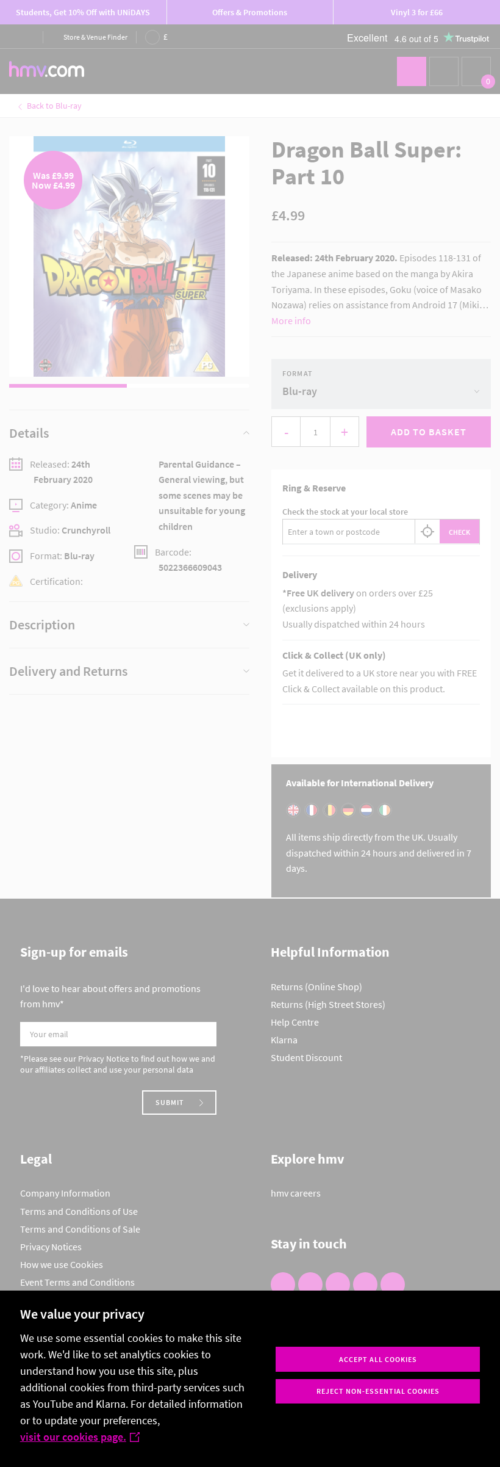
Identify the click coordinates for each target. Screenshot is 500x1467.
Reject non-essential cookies (378, 1391)
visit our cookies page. (73, 1437)
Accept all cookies (378, 1359)
